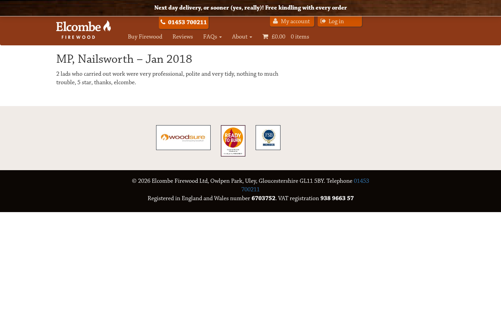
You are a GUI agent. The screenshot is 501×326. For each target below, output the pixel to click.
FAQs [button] (210, 37)
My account (294, 21)
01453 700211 (187, 22)
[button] (285, 36)
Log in (335, 21)
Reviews (182, 37)
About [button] (240, 37)
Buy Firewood (145, 37)
